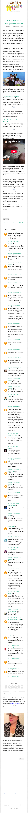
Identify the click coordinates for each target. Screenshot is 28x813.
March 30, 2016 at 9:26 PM (14, 591)
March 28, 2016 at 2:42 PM (14, 305)
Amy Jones (10, 324)
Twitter (20, 208)
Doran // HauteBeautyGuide (14, 619)
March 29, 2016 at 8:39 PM (14, 525)
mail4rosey (10, 538)
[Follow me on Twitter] (9, 686)
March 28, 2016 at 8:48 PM (14, 349)
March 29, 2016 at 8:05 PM (14, 504)
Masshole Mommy (12, 232)
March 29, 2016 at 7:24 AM (14, 434)
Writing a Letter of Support (11, 96)
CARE (20, 58)
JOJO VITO (10, 635)
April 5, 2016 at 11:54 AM (13, 676)
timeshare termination (15, 703)
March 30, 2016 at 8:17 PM (14, 569)
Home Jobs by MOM (12, 435)
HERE (7, 752)
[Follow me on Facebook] (6, 686)
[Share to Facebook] (8, 219)
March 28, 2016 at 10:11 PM (14, 357)
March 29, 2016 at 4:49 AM (14, 394)
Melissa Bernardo (12, 611)
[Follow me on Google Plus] (12, 686)
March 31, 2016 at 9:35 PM (14, 634)
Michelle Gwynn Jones (13, 359)
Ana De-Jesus (11, 471)
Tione (9, 341)
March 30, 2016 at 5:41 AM (14, 547)
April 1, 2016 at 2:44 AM (13, 645)
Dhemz (8, 26)
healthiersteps (11, 505)
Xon (8, 307)
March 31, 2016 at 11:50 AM (14, 617)
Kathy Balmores (11, 368)
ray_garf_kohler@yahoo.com (15, 460)
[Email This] (4, 219)
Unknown (10, 243)
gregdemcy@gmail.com (14, 694)
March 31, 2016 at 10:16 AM (14, 609)
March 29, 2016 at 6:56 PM (14, 492)
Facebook (5, 208)
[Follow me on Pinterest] (15, 686)
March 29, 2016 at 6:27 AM (14, 406)
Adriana (9, 593)
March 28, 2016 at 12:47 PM (14, 292)
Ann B (9, 494)
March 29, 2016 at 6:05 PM (14, 482)
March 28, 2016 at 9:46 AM (14, 241)
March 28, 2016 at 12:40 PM (14, 282)
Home (14, 222)
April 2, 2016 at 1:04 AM (13, 668)
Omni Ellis (7, 705)
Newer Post (6, 222)
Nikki (9, 448)
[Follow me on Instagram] (22, 686)
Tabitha (9, 254)
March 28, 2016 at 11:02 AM (14, 263)
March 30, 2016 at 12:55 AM (14, 536)
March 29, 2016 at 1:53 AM (14, 386)
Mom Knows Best (12, 284)
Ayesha (9, 670)
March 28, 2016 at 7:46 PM (14, 323)
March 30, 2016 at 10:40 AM (14, 557)
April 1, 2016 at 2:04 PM (13, 658)
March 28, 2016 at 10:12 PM (14, 367)
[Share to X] (7, 219)
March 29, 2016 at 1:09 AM (14, 378)
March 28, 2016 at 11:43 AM (14, 274)
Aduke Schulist (11, 526)
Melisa (9, 515)
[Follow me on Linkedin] (18, 686)
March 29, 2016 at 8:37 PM (14, 513)
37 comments (20, 26)
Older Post (21, 222)
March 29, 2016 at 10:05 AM (14, 458)
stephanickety (11, 549)
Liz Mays (10, 396)
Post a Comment (8, 678)
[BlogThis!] (5, 219)
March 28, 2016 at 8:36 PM (14, 339)
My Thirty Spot (11, 647)
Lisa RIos (10, 570)
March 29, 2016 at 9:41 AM (14, 447)
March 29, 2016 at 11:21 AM (14, 469)
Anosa (9, 660)
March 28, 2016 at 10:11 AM (14, 253)
